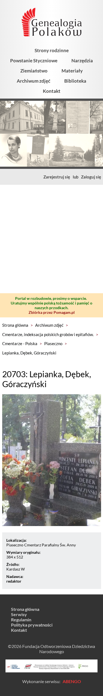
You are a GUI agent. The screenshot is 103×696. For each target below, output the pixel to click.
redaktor (13, 581)
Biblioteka (75, 81)
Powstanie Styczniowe (33, 60)
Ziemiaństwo (34, 71)
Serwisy (19, 614)
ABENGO (72, 681)
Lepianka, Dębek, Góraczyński (29, 352)
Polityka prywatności (31, 624)
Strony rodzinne (52, 50)
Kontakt (51, 91)
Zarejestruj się (56, 176)
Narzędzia (82, 60)
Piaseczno (53, 343)
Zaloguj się (91, 176)
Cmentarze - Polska (19, 343)
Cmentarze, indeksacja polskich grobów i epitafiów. (48, 334)
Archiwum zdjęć (33, 81)
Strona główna (15, 325)
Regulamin (21, 619)
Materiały (72, 71)
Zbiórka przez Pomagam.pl (52, 312)
